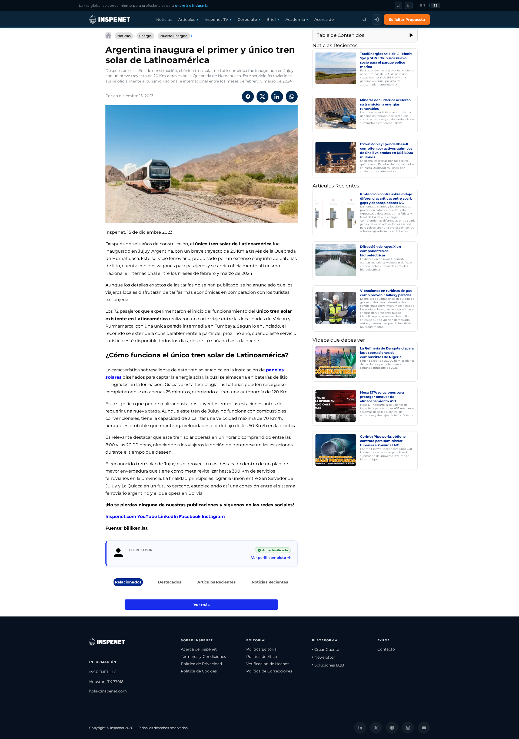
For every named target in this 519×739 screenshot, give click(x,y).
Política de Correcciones (269, 671)
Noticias (164, 19)
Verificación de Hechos (267, 664)
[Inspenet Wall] (408, 5)
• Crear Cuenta (325, 649)
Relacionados (128, 582)
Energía (145, 36)
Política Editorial (262, 649)
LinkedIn (168, 516)
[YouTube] (424, 728)
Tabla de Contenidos (340, 35)
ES (435, 5)
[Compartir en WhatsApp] (292, 97)
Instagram (213, 516)
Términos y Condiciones (203, 656)
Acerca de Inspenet (199, 649)
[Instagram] (408, 728)
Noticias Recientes (270, 582)
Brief (271, 19)
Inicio (108, 35)
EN (422, 5)
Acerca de (324, 19)
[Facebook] (392, 728)
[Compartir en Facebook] (248, 97)
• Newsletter (323, 657)
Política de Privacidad (201, 664)
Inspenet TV (216, 19)
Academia (295, 19)
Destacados (169, 582)
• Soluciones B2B (328, 665)
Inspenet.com (120, 516)
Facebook (190, 516)
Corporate (247, 19)
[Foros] (398, 5)
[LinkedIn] (360, 728)
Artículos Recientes (216, 582)
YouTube (147, 516)
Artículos (186, 19)
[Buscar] (364, 19)
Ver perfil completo (268, 557)
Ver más (201, 604)
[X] (376, 728)
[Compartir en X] (262, 97)
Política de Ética (261, 656)
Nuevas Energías (173, 36)
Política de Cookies (199, 671)
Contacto (386, 649)
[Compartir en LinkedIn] (277, 97)
